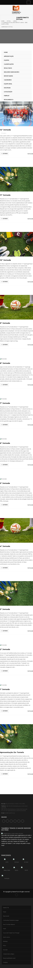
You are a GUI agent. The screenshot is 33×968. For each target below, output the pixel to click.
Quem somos (6, 937)
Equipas (6, 60)
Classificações (9, 64)
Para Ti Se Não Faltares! (9, 924)
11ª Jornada (5, 195)
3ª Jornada (5, 609)
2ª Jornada (5, 649)
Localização (8, 92)
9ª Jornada (5, 323)
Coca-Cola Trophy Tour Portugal (11, 933)
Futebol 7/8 (6, 907)
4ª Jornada (5, 546)
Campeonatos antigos (8, 954)
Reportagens (8, 76)
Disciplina (7, 88)
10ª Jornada (5, 260)
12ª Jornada (5, 130)
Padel (4, 928)
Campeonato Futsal (7, 27)
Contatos (5, 962)
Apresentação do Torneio (12, 752)
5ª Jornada (5, 483)
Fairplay (6, 95)
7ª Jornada (5, 403)
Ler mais (4, 153)
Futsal (9, 21)
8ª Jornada (5, 363)
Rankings (5, 941)
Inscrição (5, 949)
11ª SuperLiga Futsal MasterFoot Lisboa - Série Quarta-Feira (14, 23)
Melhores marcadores (11, 72)
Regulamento (8, 99)
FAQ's (4, 945)
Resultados (8, 68)
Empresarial (6, 916)
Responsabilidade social (9, 958)
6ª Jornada (5, 443)
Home (2, 21)
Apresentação (9, 56)
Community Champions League (11, 920)
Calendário (8, 80)
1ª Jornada (5, 689)
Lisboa (15, 21)
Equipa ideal (8, 84)
